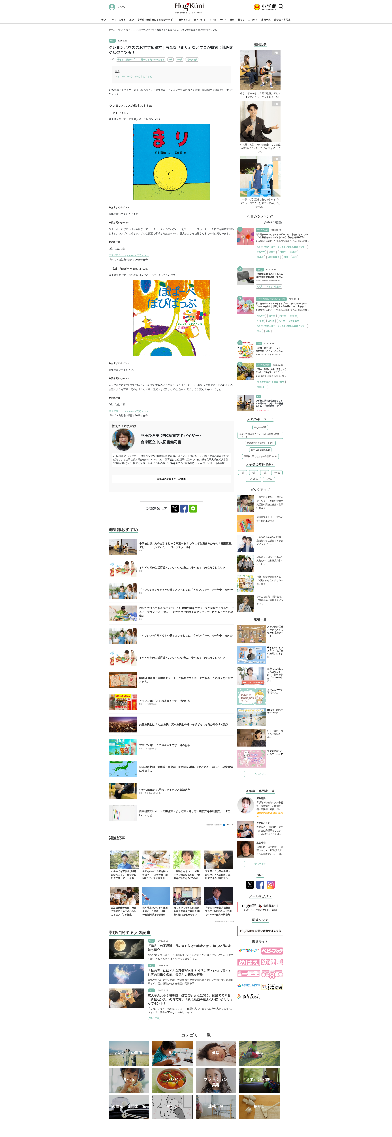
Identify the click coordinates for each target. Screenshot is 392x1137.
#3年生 (272, 252)
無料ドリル (184, 19)
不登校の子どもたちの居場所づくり (260, 456)
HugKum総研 (260, 427)
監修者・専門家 (282, 19)
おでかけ (253, 19)
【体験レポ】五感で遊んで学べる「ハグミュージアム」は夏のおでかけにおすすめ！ (260, 203)
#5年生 (260, 257)
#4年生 (282, 252)
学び (103, 19)
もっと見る (260, 774)
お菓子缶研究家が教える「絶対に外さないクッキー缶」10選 (269, 580)
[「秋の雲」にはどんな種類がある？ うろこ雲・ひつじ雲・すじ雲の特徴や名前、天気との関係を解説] (126, 973)
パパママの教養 (117, 19)
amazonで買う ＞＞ (138, 255)
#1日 (286, 257)
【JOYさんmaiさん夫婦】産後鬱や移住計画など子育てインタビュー (269, 541)
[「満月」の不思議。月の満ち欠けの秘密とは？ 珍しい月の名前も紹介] (126, 948)
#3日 (294, 257)
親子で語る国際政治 (260, 449)
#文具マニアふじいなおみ (269, 286)
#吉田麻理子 (273, 257)
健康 (232, 19)
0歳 (242, 472)
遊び (131, 19)
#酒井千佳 (154, 1017)
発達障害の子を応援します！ (260, 443)
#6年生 (293, 252)
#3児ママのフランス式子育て (270, 382)
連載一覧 (266, 19)
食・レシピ (200, 19)
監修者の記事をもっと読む (171, 479)
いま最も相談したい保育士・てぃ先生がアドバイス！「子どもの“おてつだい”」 (260, 148)
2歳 (170, 59)
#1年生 (272, 316)
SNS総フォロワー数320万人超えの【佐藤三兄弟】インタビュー (269, 560)
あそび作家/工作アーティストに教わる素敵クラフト (259, 435)
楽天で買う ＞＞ (117, 255)
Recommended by (213, 825)
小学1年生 (253, 479)
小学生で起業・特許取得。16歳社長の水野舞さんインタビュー (269, 600)
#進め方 (260, 252)
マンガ (212, 19)
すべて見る (260, 864)
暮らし (241, 19)
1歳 (253, 472)
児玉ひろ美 (192, 59)
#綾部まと (262, 387)
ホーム (112, 29)
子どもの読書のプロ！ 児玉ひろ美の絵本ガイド (141, 59)
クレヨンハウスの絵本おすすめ (135, 76)
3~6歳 (179, 59)
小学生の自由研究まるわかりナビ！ (156, 19)
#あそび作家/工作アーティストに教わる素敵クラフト (281, 247)
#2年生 (282, 316)
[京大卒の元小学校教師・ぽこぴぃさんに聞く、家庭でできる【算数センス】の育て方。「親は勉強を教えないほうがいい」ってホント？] (126, 998)
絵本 (128, 29)
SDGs (223, 19)
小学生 (269, 479)
